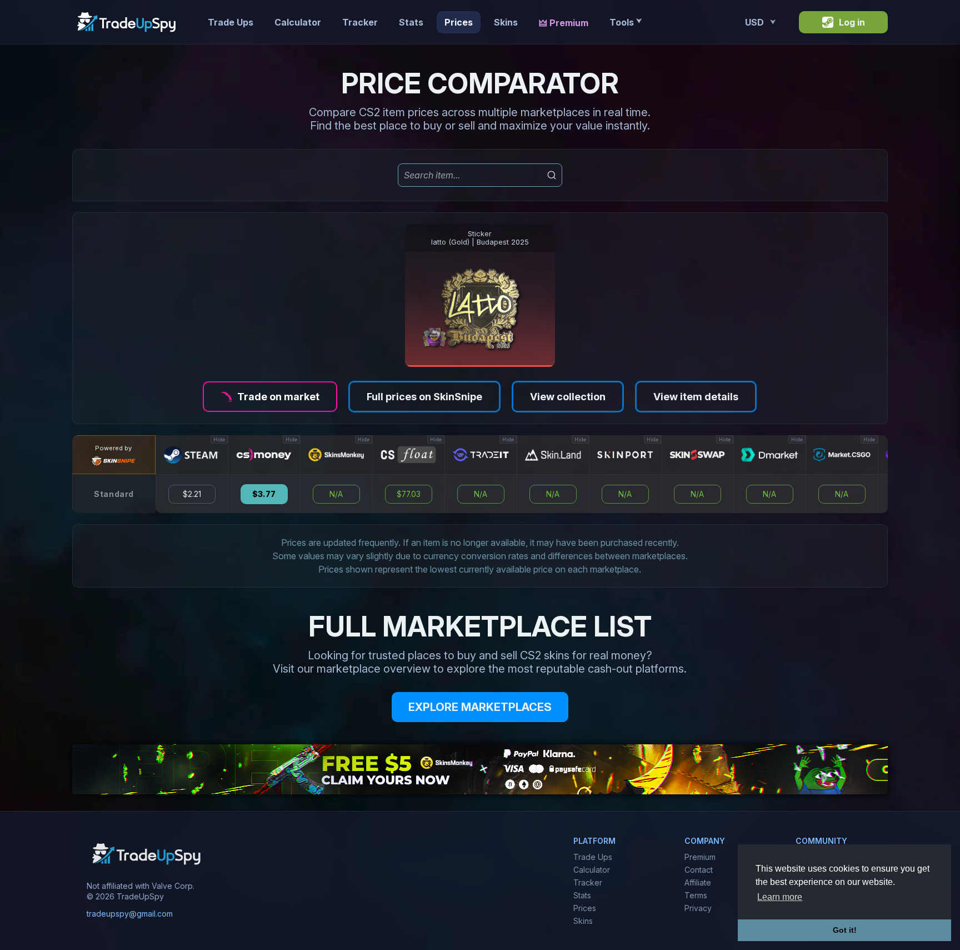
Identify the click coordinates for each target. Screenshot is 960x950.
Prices (458, 22)
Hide (219, 439)
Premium (700, 857)
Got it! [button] (845, 930)
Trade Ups (230, 22)
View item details (695, 396)
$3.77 (264, 494)
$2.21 (192, 494)
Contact (698, 869)
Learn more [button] (779, 897)
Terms (695, 895)
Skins (506, 22)
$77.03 (409, 494)
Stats (411, 22)
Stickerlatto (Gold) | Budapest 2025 (480, 238)
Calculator (297, 22)
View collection (568, 396)
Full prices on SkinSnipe (424, 396)
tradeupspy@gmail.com (130, 914)
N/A (336, 494)
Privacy (698, 908)
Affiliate (697, 882)
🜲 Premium (563, 22)
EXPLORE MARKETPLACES (480, 707)
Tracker (360, 22)
